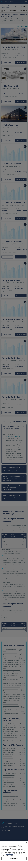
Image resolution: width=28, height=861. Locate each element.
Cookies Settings (14, 858)
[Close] (26, 842)
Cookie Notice (9, 855)
